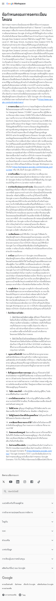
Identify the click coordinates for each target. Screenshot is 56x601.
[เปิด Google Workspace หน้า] (16, 3)
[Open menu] (3, 4)
